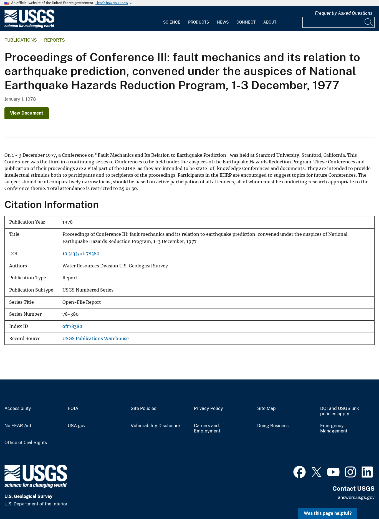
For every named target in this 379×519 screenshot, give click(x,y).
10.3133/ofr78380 (80, 253)
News (223, 22)
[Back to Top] (359, 499)
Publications (20, 40)
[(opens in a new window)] (299, 471)
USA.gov (76, 425)
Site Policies (143, 408)
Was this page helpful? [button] (328, 513)
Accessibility (17, 408)
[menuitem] (171, 18)
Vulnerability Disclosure (155, 425)
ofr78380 (72, 326)
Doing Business (273, 425)
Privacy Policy (208, 408)
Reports (54, 40)
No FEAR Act (17, 425)
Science (171, 22)
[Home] (29, 26)
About (269, 22)
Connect (246, 22)
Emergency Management (333, 428)
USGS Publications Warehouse (95, 338)
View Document (26, 113)
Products (198, 22)
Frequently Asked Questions (343, 13)
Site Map (266, 408)
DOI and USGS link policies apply (339, 411)
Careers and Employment (207, 428)
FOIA (73, 408)
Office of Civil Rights (25, 442)
